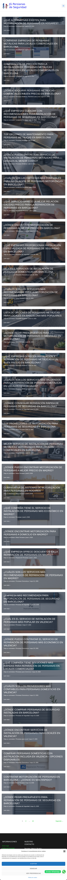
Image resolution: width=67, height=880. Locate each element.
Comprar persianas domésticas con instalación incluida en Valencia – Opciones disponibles (33, 756)
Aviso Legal (5, 846)
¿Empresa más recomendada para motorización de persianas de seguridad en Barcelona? (31, 598)
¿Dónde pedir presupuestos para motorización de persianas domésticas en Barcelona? (32, 335)
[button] (64, 851)
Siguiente (59, 821)
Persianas (19, 517)
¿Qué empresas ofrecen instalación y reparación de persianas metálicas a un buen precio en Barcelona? (31, 359)
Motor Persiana (20, 298)
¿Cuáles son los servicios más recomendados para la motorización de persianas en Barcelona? (31, 292)
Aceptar (33, 863)
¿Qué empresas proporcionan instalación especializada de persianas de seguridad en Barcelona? (32, 248)
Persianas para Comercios (23, 672)
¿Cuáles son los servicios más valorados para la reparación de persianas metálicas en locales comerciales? (33, 382)
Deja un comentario (9, 26)
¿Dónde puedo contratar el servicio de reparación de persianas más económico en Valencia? (33, 642)
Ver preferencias (33, 873)
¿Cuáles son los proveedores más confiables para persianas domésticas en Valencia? (32, 689)
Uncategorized (20, 26)
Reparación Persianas (22, 210)
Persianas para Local (34, 96)
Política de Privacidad (8, 848)
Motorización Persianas (22, 231)
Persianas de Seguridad (22, 254)
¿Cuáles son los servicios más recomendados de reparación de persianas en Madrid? (33, 575)
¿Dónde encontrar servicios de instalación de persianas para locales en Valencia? (32, 733)
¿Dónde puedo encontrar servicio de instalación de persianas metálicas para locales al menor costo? (31, 157)
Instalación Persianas (22, 120)
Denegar (33, 868)
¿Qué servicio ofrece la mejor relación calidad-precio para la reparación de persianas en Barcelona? (31, 204)
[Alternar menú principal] (63, 6)
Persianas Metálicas (21, 96)
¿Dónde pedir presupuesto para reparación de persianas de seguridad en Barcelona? (32, 800)
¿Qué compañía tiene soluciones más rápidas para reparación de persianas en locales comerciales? (32, 665)
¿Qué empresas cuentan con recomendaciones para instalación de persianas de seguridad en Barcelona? (30, 113)
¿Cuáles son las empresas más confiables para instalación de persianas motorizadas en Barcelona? (33, 181)
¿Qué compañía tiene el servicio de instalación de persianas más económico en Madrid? (33, 511)
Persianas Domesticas (22, 275)
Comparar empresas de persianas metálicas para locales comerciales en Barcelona (30, 43)
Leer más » (7, 31)
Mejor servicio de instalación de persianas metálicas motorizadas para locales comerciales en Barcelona (33, 446)
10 (33, 821)
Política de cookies (32, 877)
